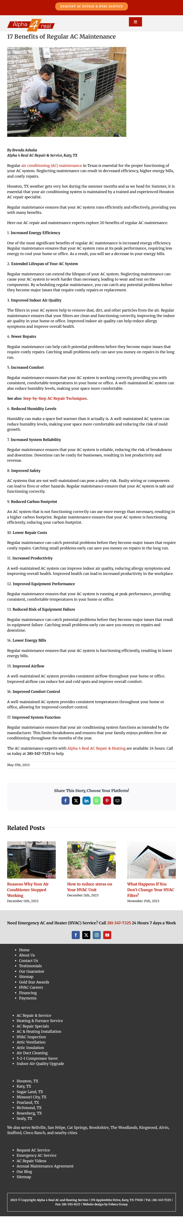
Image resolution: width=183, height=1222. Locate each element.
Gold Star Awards (34, 988)
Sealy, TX (24, 1124)
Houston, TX (27, 1086)
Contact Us (28, 966)
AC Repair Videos (31, 1166)
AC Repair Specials (33, 1032)
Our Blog (24, 1177)
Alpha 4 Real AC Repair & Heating (96, 748)
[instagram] (97, 941)
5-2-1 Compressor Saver (37, 1064)
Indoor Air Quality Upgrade (40, 1069)
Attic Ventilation (31, 1048)
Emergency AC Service (36, 1161)
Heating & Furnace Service (40, 1026)
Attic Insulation (30, 1053)
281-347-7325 (119, 928)
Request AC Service (33, 1156)
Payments (27, 1004)
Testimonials (30, 971)
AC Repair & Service (34, 1021)
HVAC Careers (31, 993)
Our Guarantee (31, 977)
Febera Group (118, 1210)
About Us (27, 961)
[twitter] (86, 941)
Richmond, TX (29, 1113)
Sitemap (26, 982)
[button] (10, 875)
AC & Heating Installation (39, 1037)
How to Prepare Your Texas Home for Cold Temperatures (26, 890)
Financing (28, 998)
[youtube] (107, 941)
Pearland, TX (28, 1108)
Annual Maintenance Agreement (45, 1172)
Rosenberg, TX (29, 1119)
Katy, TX (24, 1092)
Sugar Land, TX (30, 1097)
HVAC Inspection (31, 1042)
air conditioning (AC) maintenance (51, 165)
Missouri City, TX (31, 1102)
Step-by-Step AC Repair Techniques (55, 398)
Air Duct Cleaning (32, 1058)
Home (24, 955)
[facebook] (76, 941)
